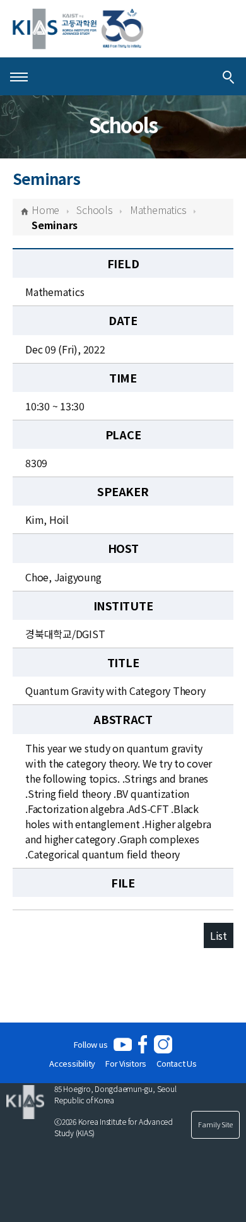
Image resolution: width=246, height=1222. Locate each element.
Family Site (215, 1124)
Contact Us (176, 1063)
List (218, 935)
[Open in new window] (123, 1044)
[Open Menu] (19, 76)
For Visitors (125, 1063)
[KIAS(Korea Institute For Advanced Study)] (78, 29)
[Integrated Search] (228, 76)
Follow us (91, 1044)
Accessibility (72, 1063)
